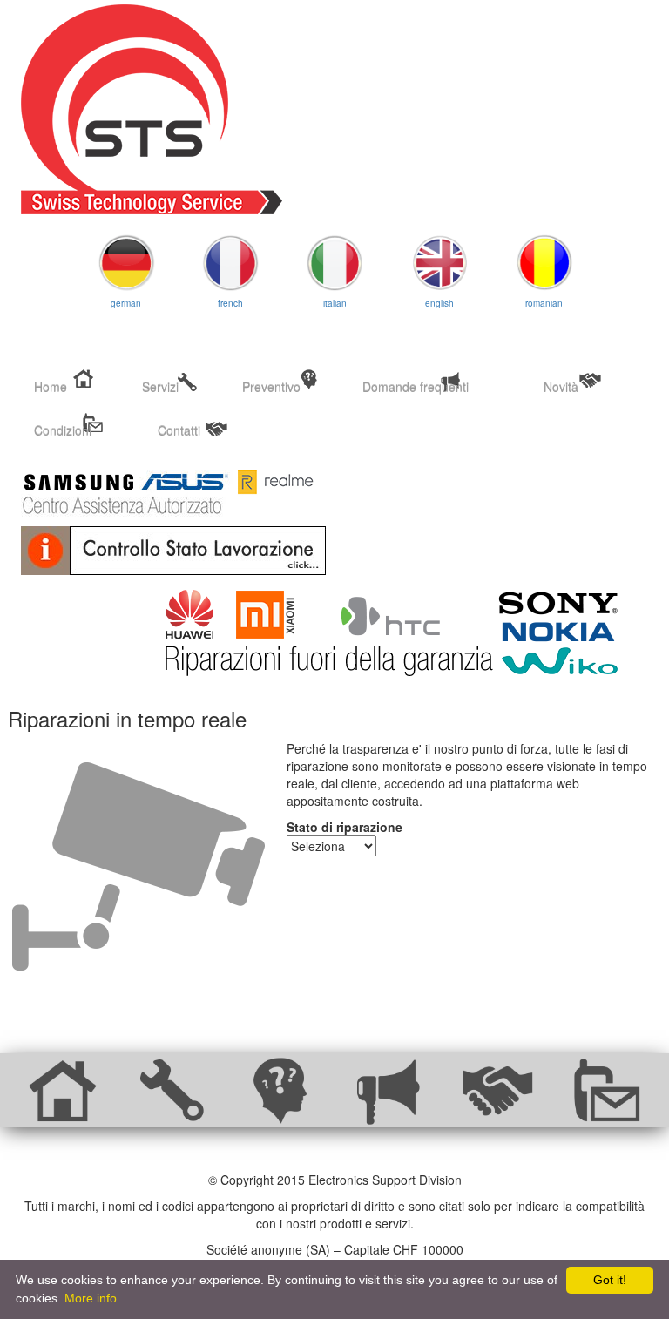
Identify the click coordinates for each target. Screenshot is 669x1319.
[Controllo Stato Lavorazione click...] (334, 550)
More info (90, 1298)
